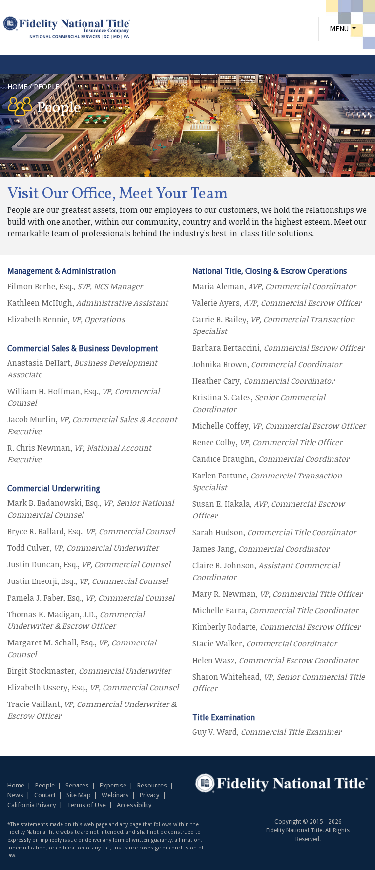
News (15, 795)
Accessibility (134, 804)
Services (77, 785)
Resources (152, 785)
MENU (340, 29)
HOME (17, 87)
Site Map (78, 795)
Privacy (150, 795)
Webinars (115, 795)
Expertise (113, 785)
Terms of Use (86, 804)
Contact (45, 795)
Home (15, 785)
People (45, 785)
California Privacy (31, 804)
